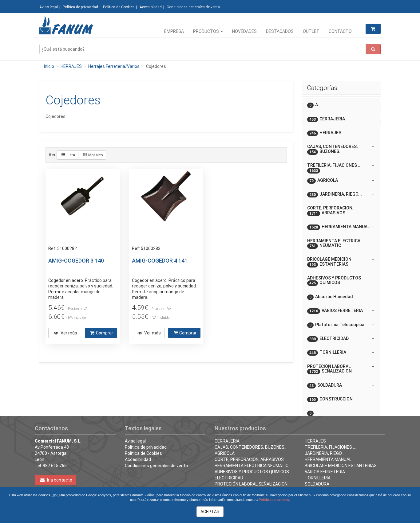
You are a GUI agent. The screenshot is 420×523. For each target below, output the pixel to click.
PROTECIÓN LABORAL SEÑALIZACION (251, 484)
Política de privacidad (80, 7)
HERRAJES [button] (325, 132)
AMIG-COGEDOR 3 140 (76, 260)
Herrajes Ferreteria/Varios (114, 66)
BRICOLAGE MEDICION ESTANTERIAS (341, 465)
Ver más (68, 332)
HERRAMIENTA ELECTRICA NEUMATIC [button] (333, 243)
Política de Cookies (119, 7)
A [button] (313, 104)
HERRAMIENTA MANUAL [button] (339, 226)
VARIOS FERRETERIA (325, 471)
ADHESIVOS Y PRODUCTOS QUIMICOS (252, 471)
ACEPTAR (210, 511)
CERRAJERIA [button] (327, 119)
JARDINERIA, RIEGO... (324, 453)
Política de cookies (274, 500)
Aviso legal (48, 7)
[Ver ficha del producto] (82, 206)
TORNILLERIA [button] (327, 352)
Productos (206, 31)
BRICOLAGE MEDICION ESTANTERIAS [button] (329, 262)
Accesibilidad (151, 7)
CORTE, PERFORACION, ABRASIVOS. (250, 459)
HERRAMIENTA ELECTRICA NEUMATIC (251, 465)
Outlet (311, 31)
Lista (71, 155)
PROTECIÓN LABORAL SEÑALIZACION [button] (329, 369)
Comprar (104, 332)
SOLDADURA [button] (325, 385)
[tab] (341, 105)
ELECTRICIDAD (229, 477)
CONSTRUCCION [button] (331, 399)
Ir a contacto (59, 480)
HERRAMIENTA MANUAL (328, 459)
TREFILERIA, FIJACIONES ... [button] (334, 167)
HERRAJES (71, 66)
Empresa (174, 31)
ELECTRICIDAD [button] (329, 338)
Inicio (49, 66)
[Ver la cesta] (373, 29)
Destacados (280, 31)
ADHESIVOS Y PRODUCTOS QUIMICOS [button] (334, 280)
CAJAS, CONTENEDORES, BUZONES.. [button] (332, 149)
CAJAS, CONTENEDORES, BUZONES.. (250, 447)
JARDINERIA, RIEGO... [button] (335, 194)
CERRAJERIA (227, 441)
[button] (341, 410)
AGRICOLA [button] (323, 180)
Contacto (340, 31)
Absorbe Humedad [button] (331, 296)
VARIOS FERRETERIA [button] (336, 310)
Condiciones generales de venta (193, 7)
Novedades (244, 31)
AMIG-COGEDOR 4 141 (160, 260)
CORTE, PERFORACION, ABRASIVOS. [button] (330, 210)
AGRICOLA (225, 453)
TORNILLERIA (318, 477)
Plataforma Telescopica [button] (336, 324)
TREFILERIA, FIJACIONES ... (330, 447)
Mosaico (95, 155)
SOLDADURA (317, 484)
